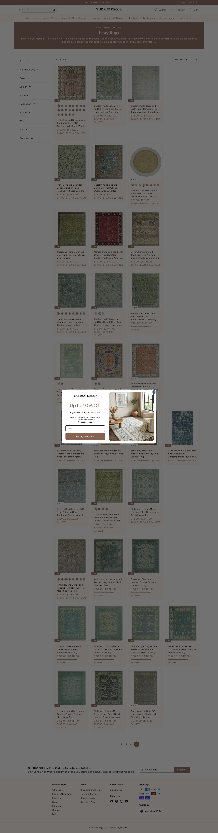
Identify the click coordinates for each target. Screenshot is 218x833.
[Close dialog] (153, 392)
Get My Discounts (85, 436)
